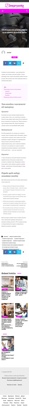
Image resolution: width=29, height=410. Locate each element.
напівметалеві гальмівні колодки (9, 242)
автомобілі (6, 236)
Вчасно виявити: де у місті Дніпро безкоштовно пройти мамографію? (22, 265)
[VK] (14, 63)
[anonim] (4, 52)
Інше (14, 57)
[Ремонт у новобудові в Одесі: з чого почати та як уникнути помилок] (7, 283)
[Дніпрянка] (14, 6)
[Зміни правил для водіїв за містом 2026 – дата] (21, 283)
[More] (23, 63)
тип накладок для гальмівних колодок (10, 247)
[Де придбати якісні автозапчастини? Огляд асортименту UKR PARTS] (7, 343)
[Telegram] (10, 63)
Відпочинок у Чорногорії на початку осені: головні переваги (7, 264)
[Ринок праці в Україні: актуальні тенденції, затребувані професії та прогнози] (21, 310)
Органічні (7, 91)
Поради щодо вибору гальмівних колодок (12, 97)
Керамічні (7, 95)
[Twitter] (19, 63)
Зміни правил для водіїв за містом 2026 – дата (21, 294)
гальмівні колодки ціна (7, 240)
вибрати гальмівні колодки (15, 236)
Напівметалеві (8, 93)
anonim (9, 52)
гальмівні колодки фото (19, 238)
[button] (2, 11)
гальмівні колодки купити (7, 238)
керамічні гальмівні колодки (19, 240)
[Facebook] (5, 63)
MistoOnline (22, 375)
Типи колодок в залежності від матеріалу (12, 89)
